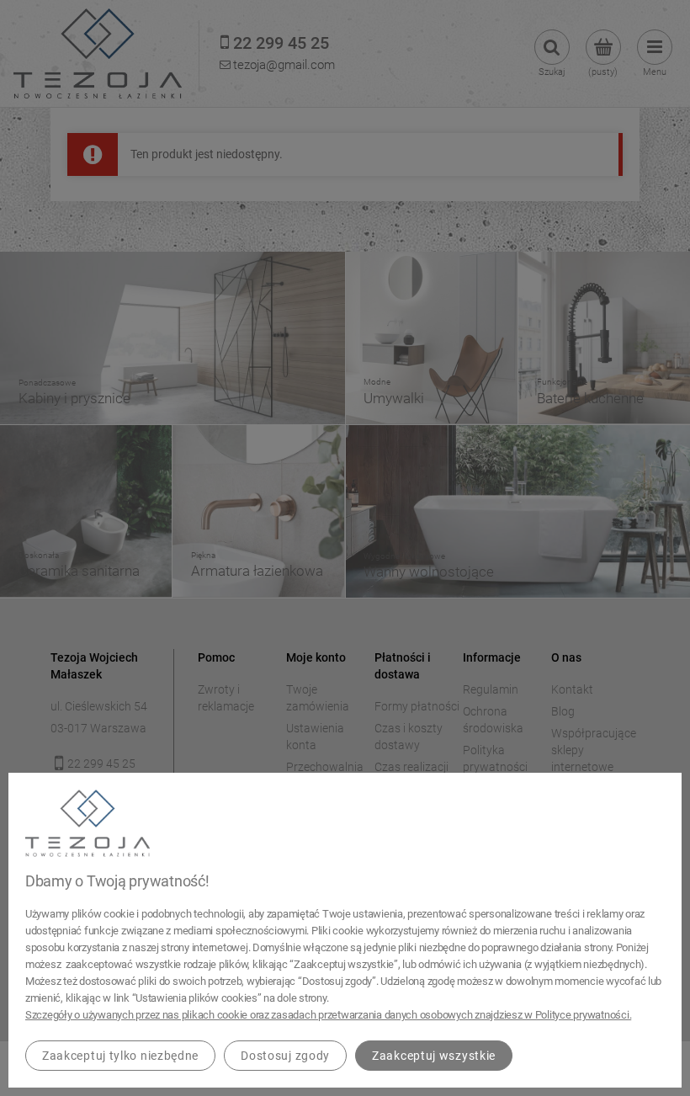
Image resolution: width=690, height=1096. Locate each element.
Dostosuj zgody (285, 1055)
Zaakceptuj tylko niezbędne (120, 1055)
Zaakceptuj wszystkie (434, 1055)
